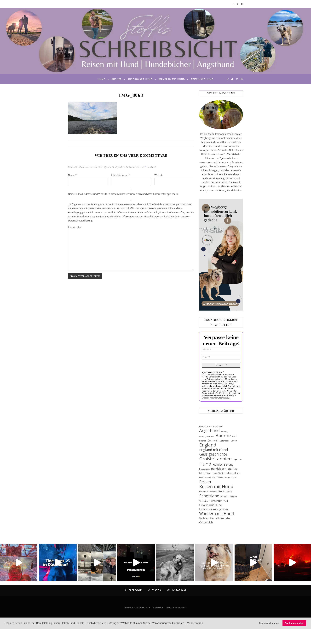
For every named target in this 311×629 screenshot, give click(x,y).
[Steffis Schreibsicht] (155, 41)
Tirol (226, 501)
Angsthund (209, 430)
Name (72, 175)
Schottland (209, 496)
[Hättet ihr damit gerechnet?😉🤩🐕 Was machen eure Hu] (214, 562)
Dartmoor (224, 440)
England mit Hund (213, 450)
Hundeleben (218, 468)
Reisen (205, 482)
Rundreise (225, 491)
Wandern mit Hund (172, 79)
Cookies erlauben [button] (294, 623)
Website (158, 175)
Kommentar (74, 227)
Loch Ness (217, 477)
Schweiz (224, 496)
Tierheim (203, 501)
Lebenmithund (233, 473)
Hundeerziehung (223, 464)
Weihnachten (206, 518)
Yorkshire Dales (222, 518)
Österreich (206, 522)
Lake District (219, 473)
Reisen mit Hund (202, 79)
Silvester (233, 496)
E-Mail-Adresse (120, 175)
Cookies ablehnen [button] (269, 623)
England (207, 445)
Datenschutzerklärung (175, 607)
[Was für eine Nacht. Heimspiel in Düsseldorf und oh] (18, 562)
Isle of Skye (205, 473)
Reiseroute (203, 491)
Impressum (157, 607)
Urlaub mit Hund (210, 505)
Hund (101, 79)
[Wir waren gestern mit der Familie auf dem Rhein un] (97, 562)
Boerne (223, 435)
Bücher (116, 79)
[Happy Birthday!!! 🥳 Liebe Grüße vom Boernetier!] (253, 562)
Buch (234, 436)
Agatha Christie (205, 426)
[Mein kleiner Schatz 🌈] (175, 562)
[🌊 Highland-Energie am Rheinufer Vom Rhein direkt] (57, 562)
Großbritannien (215, 459)
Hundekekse (204, 469)
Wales (225, 509)
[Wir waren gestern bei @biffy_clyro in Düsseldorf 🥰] (292, 562)
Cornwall (212, 440)
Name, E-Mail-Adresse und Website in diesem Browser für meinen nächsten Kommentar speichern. (123, 193)
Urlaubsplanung (210, 509)
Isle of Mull (233, 468)
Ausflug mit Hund (140, 79)
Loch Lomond (205, 477)
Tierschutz (215, 501)
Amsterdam (218, 426)
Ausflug (224, 431)
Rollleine (213, 491)
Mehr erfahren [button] (195, 623)
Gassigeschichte (213, 454)
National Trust (231, 477)
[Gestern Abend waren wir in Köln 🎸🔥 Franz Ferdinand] (136, 562)
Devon (234, 440)
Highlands (237, 460)
